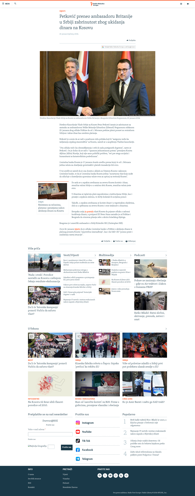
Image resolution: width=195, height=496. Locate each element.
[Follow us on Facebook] (100, 475)
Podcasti (139, 255)
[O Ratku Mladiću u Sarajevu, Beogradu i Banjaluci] (104, 262)
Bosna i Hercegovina (85, 399)
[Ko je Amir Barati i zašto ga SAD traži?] (144, 383)
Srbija (78, 360)
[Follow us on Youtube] (110, 475)
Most (30, 360)
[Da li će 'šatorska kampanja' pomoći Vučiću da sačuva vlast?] (44, 295)
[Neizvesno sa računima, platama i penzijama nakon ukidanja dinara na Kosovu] (52, 191)
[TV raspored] (126, 475)
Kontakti (31, 487)
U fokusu (33, 328)
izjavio (77, 229)
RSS (29, 483)
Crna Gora (127, 399)
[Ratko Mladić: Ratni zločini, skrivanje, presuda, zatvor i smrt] (150, 301)
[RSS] (121, 475)
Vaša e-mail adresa (36, 430)
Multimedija (106, 255)
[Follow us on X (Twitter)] (105, 475)
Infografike (33, 399)
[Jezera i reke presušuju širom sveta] (104, 291)
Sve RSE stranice (34, 479)
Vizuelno (66, 479)
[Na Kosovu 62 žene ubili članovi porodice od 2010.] (104, 282)
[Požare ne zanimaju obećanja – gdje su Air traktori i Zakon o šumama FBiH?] (150, 268)
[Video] (188, 3)
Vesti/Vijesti (71, 255)
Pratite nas (66, 447)
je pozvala (89, 212)
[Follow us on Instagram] (116, 475)
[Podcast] (181, 3)
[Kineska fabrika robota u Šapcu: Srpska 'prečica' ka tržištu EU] (97, 345)
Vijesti (62, 11)
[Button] (131, 40)
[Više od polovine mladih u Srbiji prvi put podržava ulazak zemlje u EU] (144, 345)
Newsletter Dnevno (70, 487)
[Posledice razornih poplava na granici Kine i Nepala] (104, 272)
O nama (31, 475)
